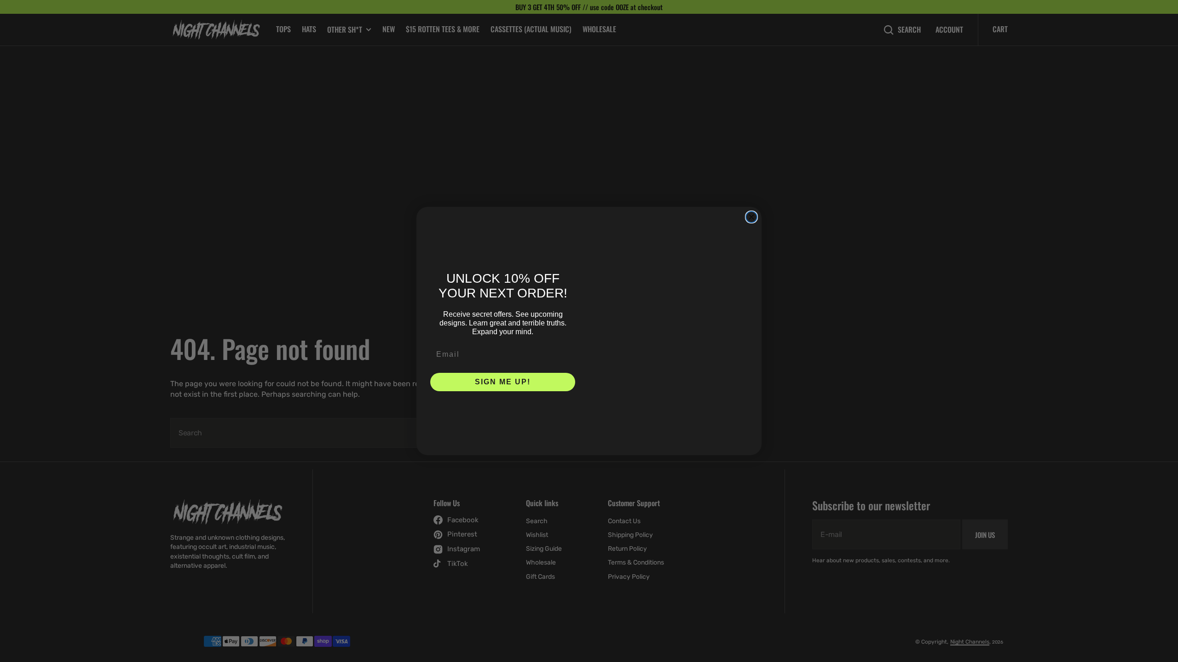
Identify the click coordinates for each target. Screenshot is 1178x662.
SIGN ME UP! (503, 382)
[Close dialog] (751, 217)
